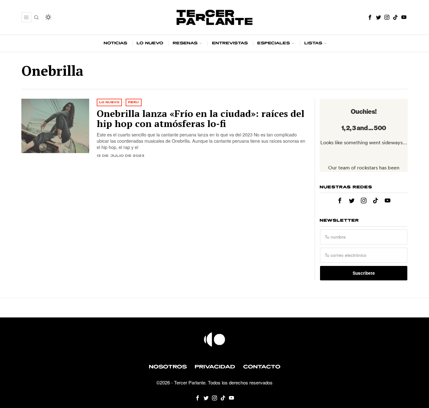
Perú (133, 102)
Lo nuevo (109, 102)
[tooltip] (370, 17)
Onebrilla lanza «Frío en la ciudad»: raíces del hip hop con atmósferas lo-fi (200, 119)
